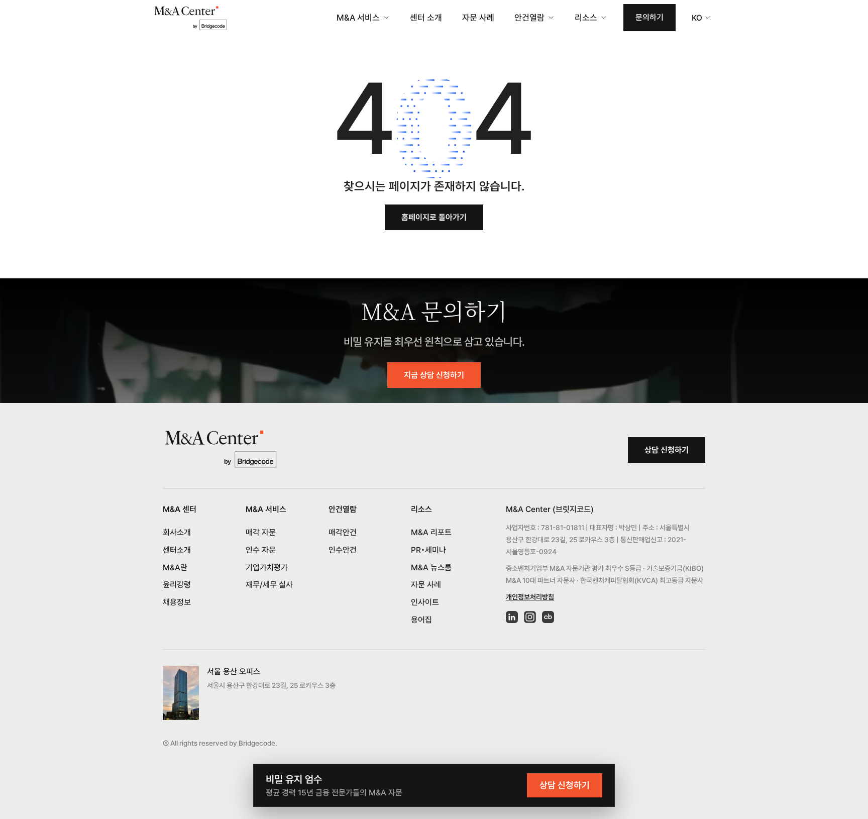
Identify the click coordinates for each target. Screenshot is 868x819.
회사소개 (177, 532)
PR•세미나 (428, 550)
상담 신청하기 (666, 450)
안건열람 (529, 18)
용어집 (421, 620)
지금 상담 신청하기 (434, 375)
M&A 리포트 (431, 532)
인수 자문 (261, 550)
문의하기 (649, 17)
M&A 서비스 (358, 18)
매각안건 (343, 532)
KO (697, 18)
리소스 (586, 18)
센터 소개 (426, 18)
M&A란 (175, 567)
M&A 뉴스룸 (431, 567)
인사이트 (425, 602)
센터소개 (177, 550)
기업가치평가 (267, 567)
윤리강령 (177, 584)
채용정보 (177, 602)
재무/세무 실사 (269, 584)
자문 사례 (478, 18)
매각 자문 (261, 532)
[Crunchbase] (548, 617)
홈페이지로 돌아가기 (434, 217)
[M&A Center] (190, 18)
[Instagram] (530, 617)
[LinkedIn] (512, 617)
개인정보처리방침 (530, 597)
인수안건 (343, 550)
